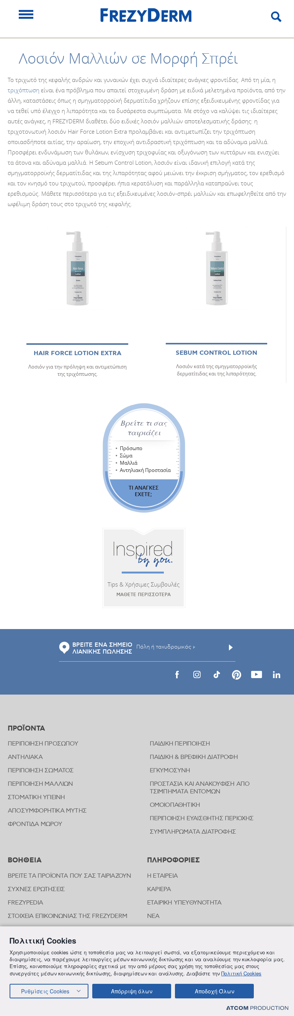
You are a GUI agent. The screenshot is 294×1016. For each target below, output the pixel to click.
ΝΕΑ (153, 916)
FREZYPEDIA (25, 902)
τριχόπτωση (23, 90)
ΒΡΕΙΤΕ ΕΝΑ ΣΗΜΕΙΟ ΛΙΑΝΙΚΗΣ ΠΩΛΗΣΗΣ (102, 648)
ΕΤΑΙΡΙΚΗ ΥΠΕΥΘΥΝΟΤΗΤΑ (184, 902)
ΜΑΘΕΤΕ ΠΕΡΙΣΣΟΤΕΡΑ (143, 595)
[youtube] (256, 674)
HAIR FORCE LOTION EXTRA (77, 353)
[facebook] (177, 674)
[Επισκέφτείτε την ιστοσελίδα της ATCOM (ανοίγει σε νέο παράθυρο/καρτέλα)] (257, 1007)
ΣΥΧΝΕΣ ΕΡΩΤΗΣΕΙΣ (36, 889)
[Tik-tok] (216, 674)
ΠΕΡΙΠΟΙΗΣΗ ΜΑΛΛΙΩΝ (40, 784)
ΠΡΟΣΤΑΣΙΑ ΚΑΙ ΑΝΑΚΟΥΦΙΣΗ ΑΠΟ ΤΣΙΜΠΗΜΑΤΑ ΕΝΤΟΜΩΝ (200, 787)
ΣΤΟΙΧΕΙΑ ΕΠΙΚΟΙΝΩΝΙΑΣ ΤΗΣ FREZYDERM (67, 916)
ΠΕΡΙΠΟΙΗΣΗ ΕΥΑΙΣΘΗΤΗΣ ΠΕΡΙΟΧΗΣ (202, 818)
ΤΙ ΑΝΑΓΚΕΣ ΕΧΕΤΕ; (143, 490)
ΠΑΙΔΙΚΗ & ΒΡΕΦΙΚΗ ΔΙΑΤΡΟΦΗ (194, 757)
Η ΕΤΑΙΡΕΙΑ (162, 876)
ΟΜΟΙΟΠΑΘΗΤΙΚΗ (175, 805)
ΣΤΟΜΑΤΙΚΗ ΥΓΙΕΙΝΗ (36, 797)
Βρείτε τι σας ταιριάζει (144, 428)
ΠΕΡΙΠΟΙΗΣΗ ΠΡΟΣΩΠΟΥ (43, 743)
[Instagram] (197, 674)
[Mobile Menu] (26, 14)
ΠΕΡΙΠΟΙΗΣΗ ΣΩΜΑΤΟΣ (41, 770)
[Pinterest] (236, 674)
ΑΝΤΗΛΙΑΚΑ (25, 757)
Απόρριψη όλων (131, 991)
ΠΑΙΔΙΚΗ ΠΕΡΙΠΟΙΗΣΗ (180, 743)
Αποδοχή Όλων (214, 991)
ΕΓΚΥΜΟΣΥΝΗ (170, 770)
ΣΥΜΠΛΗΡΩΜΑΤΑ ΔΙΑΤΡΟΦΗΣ (193, 832)
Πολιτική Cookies (241, 973)
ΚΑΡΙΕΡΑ (159, 889)
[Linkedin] (276, 674)
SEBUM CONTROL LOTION (216, 353)
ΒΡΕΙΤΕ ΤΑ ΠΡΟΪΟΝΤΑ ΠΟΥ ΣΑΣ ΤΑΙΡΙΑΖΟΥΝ (69, 876)
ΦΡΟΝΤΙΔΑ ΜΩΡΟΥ (35, 824)
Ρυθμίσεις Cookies (45, 991)
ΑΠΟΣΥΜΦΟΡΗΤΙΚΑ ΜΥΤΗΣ (47, 810)
